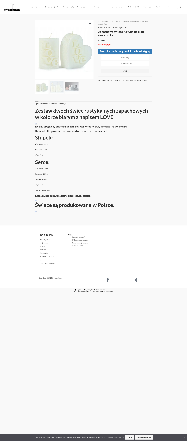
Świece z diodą (68, 7)
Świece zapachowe (84, 7)
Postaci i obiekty (134, 7)
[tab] (36, 104)
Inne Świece (147, 7)
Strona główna (103, 21)
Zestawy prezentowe (117, 7)
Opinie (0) (62, 104)
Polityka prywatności (144, 437)
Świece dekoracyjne (35, 7)
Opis (36, 104)
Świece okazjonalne (52, 7)
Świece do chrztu (100, 7)
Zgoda (130, 437)
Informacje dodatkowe (48, 104)
